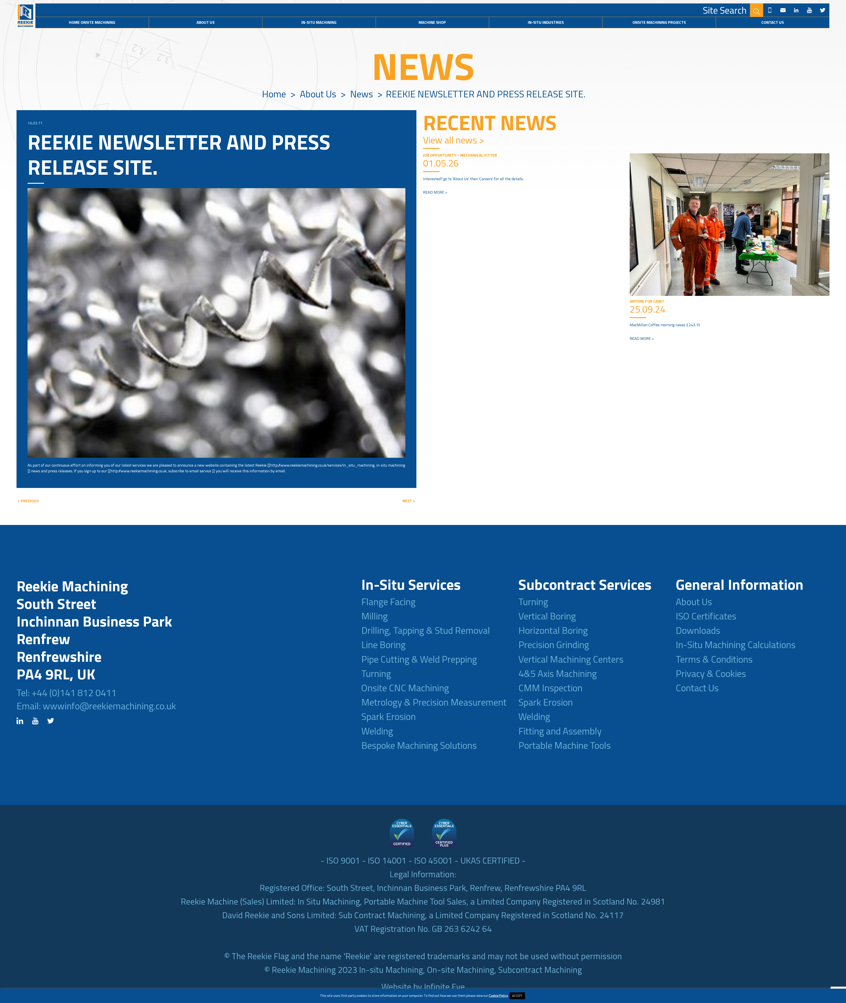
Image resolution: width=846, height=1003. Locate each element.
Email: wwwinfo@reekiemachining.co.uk (96, 705)
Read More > (435, 192)
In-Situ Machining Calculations (736, 644)
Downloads (698, 630)
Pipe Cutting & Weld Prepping (419, 659)
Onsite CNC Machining (405, 687)
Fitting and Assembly (560, 731)
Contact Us (772, 22)
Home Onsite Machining (92, 22)
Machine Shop (432, 22)
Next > (409, 501)
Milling (374, 616)
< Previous (28, 501)
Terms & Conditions (714, 659)
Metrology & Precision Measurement (433, 702)
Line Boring (383, 644)
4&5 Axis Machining (557, 673)
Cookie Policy (498, 995)
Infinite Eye (444, 986)
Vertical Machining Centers (570, 659)
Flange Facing (388, 601)
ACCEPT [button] (517, 996)
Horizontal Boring (553, 630)
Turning (376, 673)
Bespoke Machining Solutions (419, 745)
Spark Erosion (388, 716)
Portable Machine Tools (564, 745)
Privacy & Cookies (711, 673)
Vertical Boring (547, 616)
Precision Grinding (553, 644)
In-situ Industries (546, 22)
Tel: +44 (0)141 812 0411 (67, 692)
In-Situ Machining (318, 22)
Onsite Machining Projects (659, 22)
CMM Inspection (550, 687)
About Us (206, 22)
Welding (377, 731)
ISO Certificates (706, 616)
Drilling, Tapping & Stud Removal (425, 630)
